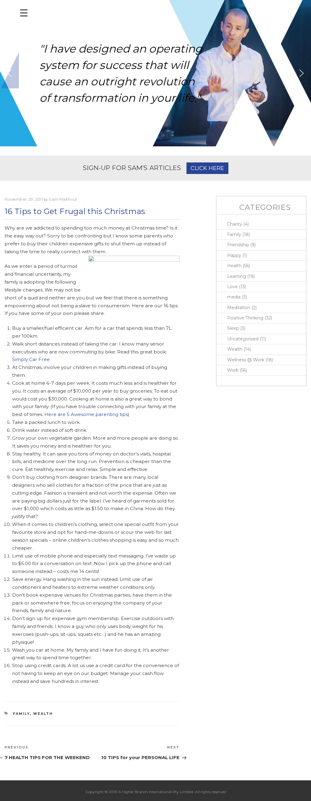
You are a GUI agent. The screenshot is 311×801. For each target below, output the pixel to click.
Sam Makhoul (63, 199)
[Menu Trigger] (23, 13)
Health (234, 265)
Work (232, 370)
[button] (9, 73)
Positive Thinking (245, 318)
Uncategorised (242, 339)
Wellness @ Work (245, 360)
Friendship (238, 244)
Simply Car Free (31, 359)
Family (21, 713)
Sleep (233, 328)
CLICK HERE (207, 168)
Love (232, 286)
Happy (234, 255)
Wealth (43, 713)
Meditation (238, 307)
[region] (155, 73)
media (234, 297)
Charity (234, 224)
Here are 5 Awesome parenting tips (86, 414)
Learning (236, 276)
